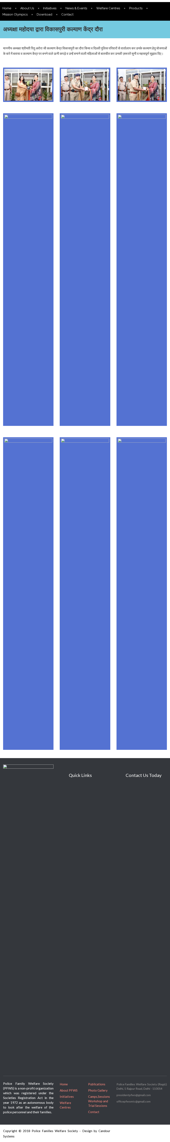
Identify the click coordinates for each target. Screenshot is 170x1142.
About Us (27, 8)
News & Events (76, 8)
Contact (67, 14)
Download (44, 14)
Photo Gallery (98, 1090)
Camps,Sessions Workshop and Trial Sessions (99, 1101)
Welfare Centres (108, 8)
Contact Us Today (144, 775)
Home (64, 1084)
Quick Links (80, 775)
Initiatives (49, 8)
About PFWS (69, 1090)
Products (135, 8)
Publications (96, 1084)
